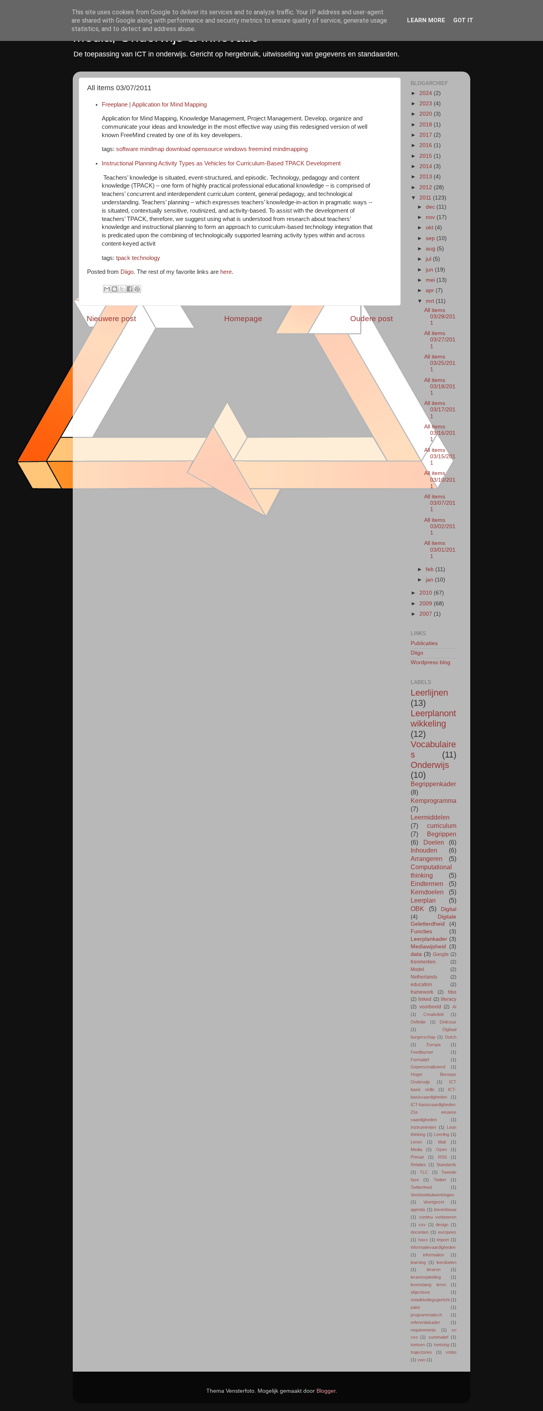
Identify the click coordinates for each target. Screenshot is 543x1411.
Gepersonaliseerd (428, 1066)
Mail (442, 1142)
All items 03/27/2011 (440, 339)
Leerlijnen (429, 693)
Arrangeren (426, 858)
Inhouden (424, 850)
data (416, 954)
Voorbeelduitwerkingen (432, 1194)
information (433, 1254)
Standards (446, 1164)
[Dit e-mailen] (107, 289)
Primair (417, 1157)
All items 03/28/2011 (440, 316)
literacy (448, 999)
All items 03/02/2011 (440, 526)
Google (441, 954)
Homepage (243, 318)
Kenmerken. (424, 962)
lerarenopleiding (426, 1277)
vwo (421, 1359)
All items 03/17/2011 (440, 409)
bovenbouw (445, 1209)
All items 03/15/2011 (440, 456)
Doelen (433, 842)
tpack (123, 258)
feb (430, 569)
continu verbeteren (438, 1217)
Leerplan (423, 900)
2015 (426, 156)
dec (431, 207)
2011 (426, 198)
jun (430, 270)
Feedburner (422, 1052)
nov (431, 217)
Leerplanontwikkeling (433, 718)
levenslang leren (428, 1284)
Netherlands (424, 977)
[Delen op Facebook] (130, 289)
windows (235, 149)
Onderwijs (430, 765)
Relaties (418, 1164)
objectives (420, 1292)
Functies (421, 931)
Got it (463, 20)
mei (431, 280)
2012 (426, 187)
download (178, 149)
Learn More (426, 20)
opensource (207, 149)
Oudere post (371, 318)
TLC (424, 1172)
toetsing (441, 1344)
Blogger (325, 1391)
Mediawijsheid (428, 947)
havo (423, 1239)
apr (431, 290)
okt (430, 228)
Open (441, 1149)
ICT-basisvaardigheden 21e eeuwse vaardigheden (433, 1112)
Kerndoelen (427, 891)
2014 (426, 166)
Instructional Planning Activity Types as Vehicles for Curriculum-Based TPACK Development (221, 163)
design (442, 1224)
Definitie (418, 1021)
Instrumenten (423, 1127)
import (443, 1239)
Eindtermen (427, 883)
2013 (426, 177)
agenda (418, 1209)
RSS (442, 1157)
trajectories (421, 1352)
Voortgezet (433, 1202)
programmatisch (426, 1314)
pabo (415, 1307)
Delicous (448, 1021)
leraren (433, 1269)
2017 (426, 135)
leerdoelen (446, 1262)
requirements (423, 1330)
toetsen (418, 1344)
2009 (426, 604)
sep (431, 238)
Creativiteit (433, 1014)
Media (416, 1149)
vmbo (451, 1352)
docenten (420, 1232)
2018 (426, 125)
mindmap (152, 149)
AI (454, 1006)
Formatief (420, 1059)
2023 (426, 104)
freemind (259, 149)
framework (422, 992)
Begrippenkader (433, 783)
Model (417, 969)
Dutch (450, 1037)
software (127, 149)
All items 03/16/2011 (440, 433)
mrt (431, 301)
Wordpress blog (430, 662)
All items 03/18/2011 (440, 386)
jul (429, 259)
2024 (426, 93)
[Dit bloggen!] (114, 289)
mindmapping (290, 149)
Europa (433, 1044)
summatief (438, 1337)
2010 (426, 593)
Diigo (127, 272)
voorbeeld (430, 1007)
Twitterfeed (421, 1187)
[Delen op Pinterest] (137, 289)
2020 (426, 114)
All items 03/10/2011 (440, 479)
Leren (416, 1142)
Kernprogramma (433, 800)
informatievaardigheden (433, 1247)
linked (424, 999)
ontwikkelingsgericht (430, 1299)
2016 (426, 145)
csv (422, 1224)
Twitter (440, 1179)
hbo (452, 992)
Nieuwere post (111, 318)
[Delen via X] (122, 289)
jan (430, 580)
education (421, 984)
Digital (448, 909)
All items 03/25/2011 (440, 363)
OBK (417, 908)
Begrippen (441, 833)
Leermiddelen (430, 817)
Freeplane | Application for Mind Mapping (154, 104)
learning (418, 1262)
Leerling (441, 1134)
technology (146, 258)
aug (431, 249)
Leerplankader (429, 939)
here (226, 272)
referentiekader (425, 1322)
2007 (426, 614)
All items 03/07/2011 (440, 503)
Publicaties (424, 643)
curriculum (441, 825)
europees (447, 1232)
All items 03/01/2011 (440, 549)
